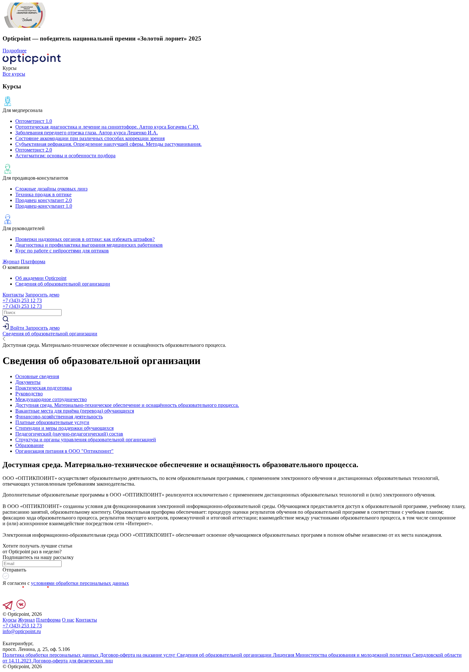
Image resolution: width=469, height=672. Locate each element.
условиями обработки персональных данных (80, 583)
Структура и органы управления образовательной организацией (85, 439)
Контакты (13, 294)
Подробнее (14, 50)
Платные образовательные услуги (52, 422)
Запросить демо (42, 294)
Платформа (33, 261)
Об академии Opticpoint (40, 278)
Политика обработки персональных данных (51, 655)
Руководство (29, 393)
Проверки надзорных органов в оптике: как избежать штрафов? (85, 239)
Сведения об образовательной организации (62, 284)
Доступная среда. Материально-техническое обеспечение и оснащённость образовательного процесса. (127, 405)
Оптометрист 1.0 (33, 121)
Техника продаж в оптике (43, 194)
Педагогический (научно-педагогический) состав (69, 434)
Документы (28, 382)
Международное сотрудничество (51, 399)
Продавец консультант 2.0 (43, 200)
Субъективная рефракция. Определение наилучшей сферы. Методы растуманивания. (108, 144)
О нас (68, 620)
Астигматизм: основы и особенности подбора (65, 155)
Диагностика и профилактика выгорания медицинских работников (89, 245)
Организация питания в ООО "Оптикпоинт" (64, 451)
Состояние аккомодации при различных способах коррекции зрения (90, 138)
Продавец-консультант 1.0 (43, 206)
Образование (29, 445)
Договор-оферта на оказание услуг (138, 655)
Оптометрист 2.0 (33, 150)
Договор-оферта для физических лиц (73, 660)
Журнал (11, 261)
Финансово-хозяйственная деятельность (59, 416)
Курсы (10, 620)
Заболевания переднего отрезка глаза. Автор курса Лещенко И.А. (86, 132)
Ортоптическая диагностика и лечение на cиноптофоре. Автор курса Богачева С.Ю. (107, 127)
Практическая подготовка (43, 388)
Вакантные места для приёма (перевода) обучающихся (74, 411)
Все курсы (14, 74)
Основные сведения (37, 376)
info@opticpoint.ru (22, 631)
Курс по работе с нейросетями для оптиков (62, 250)
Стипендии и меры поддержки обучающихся (64, 428)
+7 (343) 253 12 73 (22, 300)
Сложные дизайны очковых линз (51, 188)
